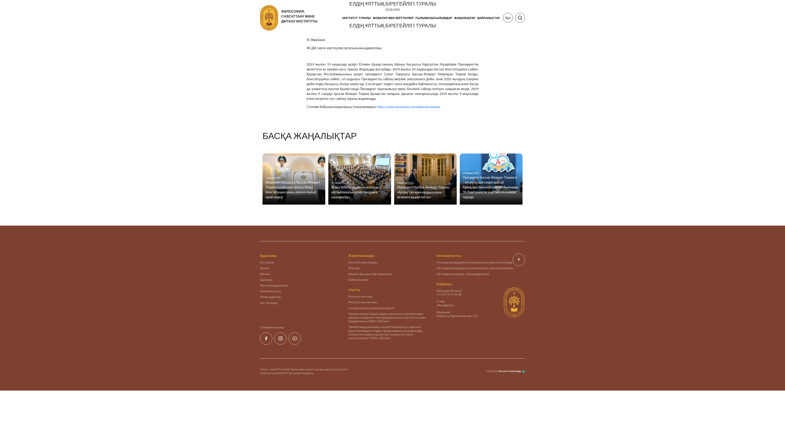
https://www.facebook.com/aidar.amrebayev (408, 107)
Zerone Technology (509, 371)
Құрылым (266, 279)
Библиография (358, 279)
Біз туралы (267, 262)
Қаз (507, 18)
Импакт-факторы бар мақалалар (370, 274)
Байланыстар (488, 18)
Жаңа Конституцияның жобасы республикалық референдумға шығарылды (354, 192)
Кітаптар (354, 268)
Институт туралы (356, 18)
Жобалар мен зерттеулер (393, 18)
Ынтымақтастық (270, 291)
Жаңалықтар (464, 18)
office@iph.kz (445, 305)
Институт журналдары (363, 262)
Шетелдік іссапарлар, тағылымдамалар (463, 274)
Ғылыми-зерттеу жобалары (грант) (371, 308)
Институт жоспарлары (363, 302)
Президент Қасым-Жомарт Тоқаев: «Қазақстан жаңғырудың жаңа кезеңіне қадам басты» (423, 192)
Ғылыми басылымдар (434, 18)
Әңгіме (264, 268)
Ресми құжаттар (270, 296)
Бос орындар (268, 302)
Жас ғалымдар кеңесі (274, 285)
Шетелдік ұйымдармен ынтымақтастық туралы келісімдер (475, 268)
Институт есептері (360, 296)
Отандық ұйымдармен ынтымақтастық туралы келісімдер (474, 262)
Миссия (265, 274)
